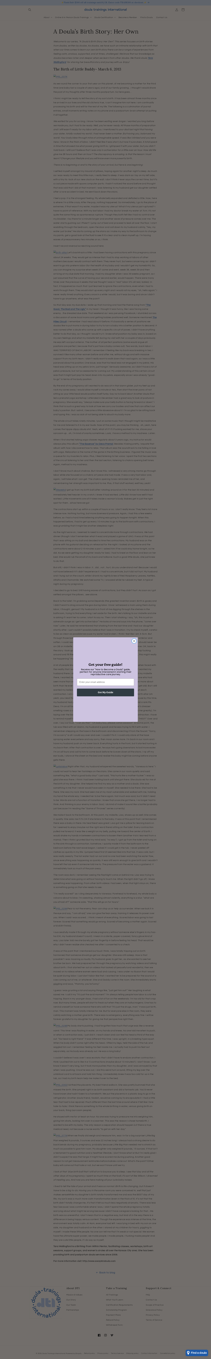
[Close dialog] (134, 640)
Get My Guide (105, 692)
